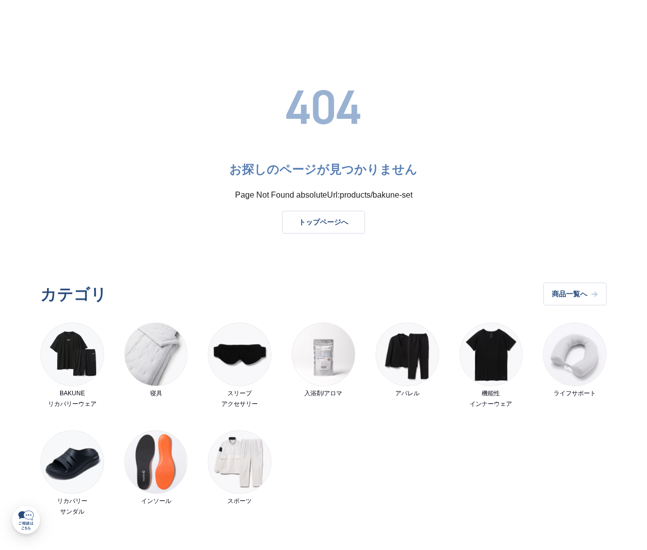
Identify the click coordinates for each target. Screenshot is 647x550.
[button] (26, 520)
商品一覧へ (569, 293)
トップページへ (323, 221)
